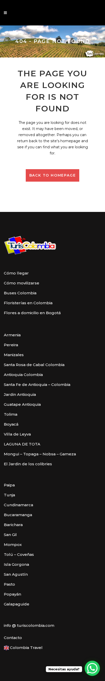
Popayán (12, 594)
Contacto (13, 637)
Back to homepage (52, 175)
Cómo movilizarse (21, 283)
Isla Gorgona (16, 564)
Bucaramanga (18, 514)
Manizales (14, 354)
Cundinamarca (18, 504)
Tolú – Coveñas (19, 554)
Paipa (9, 485)
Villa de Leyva (17, 434)
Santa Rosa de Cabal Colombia (34, 364)
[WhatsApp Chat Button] (92, 668)
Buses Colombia (20, 293)
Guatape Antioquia (22, 404)
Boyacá (11, 424)
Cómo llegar (16, 273)
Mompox (13, 544)
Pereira (11, 344)
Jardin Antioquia (20, 394)
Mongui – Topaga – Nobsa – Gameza (40, 454)
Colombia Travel (26, 647)
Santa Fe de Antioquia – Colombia (37, 384)
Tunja (9, 494)
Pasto (9, 584)
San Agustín (16, 574)
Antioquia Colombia (23, 374)
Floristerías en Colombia (28, 302)
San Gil (10, 534)
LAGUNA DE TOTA (22, 444)
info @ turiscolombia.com (29, 625)
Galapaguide (16, 604)
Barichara (13, 524)
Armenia (12, 334)
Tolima (10, 414)
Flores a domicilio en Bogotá (32, 312)
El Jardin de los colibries (28, 463)
